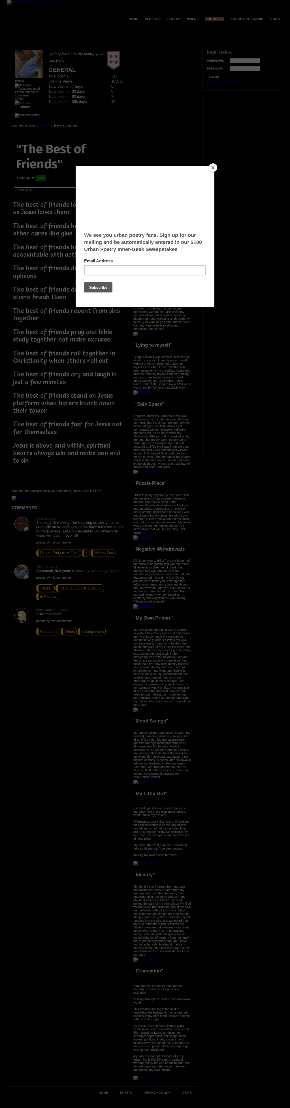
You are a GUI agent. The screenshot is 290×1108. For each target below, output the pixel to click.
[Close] (213, 167)
